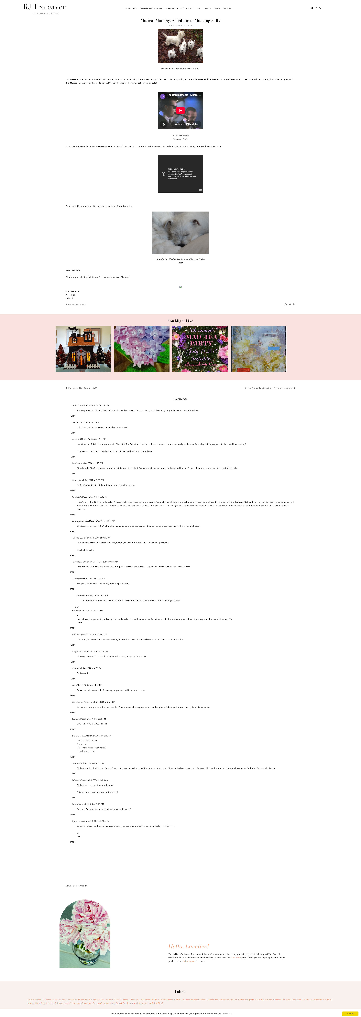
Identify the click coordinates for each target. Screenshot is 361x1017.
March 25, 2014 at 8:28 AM (95, 780)
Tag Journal (129, 1003)
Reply (72, 415)
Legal (217, 8)
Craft (260, 999)
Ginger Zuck (78, 651)
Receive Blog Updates (151, 8)
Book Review (69, 999)
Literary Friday (36, 999)
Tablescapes (167, 999)
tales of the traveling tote (243, 999)
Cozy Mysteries (312, 999)
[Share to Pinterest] (294, 304)
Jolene (75, 763)
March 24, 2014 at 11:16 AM (105, 561)
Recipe (110, 999)
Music (83, 304)
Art (199, 8)
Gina (74, 668)
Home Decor (53, 999)
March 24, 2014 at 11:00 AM (98, 537)
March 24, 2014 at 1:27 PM (95, 595)
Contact (228, 8)
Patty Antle (77, 496)
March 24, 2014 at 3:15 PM (96, 651)
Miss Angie (77, 780)
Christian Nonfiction (293, 999)
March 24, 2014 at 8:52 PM (99, 735)
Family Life (73, 304)
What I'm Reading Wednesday (191, 999)
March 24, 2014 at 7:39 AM (96, 405)
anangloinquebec (80, 520)
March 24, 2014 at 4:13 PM (89, 685)
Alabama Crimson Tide (95, 1003)
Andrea (75, 578)
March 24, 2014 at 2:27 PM (90, 610)
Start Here (131, 8)
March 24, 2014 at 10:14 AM (102, 520)
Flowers (98, 999)
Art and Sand (78, 537)
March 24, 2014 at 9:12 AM (86, 422)
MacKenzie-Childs (150, 999)
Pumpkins (77, 1003)
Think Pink (157, 1003)
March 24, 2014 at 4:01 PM (89, 668)
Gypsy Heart (78, 821)
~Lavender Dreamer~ (82, 561)
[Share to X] (290, 304)
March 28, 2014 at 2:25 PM (96, 821)
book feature (49, 1003)
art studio (327, 999)
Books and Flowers (218, 999)
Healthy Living (34, 1003)
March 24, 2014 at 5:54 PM (102, 701)
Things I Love (130, 999)
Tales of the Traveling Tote (180, 8)
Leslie (75, 463)
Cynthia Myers (79, 735)
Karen (75, 610)
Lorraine (76, 718)
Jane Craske (78, 405)
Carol (74, 685)
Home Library (64, 1003)
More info (228, 1013)
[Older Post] (242, 388)
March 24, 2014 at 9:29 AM (91, 480)
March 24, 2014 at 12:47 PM (92, 578)
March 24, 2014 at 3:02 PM (94, 634)
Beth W (75, 804)
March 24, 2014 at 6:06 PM (93, 718)
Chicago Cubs (114, 1003)
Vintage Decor (143, 1003)
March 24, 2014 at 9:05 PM (91, 763)
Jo (73, 422)
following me (189, 961)
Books (208, 8)
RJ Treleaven (45, 6)
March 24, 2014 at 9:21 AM (93, 439)
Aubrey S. (76, 439)
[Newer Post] (98, 388)
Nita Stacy (77, 634)
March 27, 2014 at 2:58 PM (91, 804)
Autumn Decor (273, 999)
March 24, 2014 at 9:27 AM (90, 463)
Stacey (75, 480)
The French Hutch (81, 701)
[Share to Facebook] (286, 304)
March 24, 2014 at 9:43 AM (95, 496)
